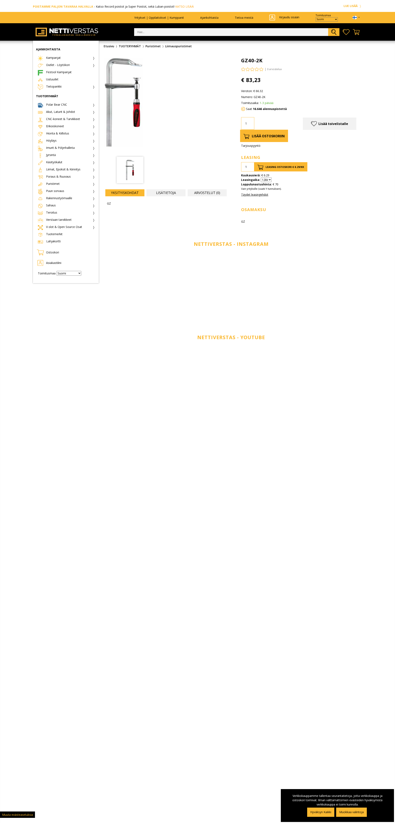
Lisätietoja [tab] (166, 193)
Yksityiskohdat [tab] (125, 193)
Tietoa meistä (244, 18)
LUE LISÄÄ (351, 6)
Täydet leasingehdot (254, 195)
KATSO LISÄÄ (184, 6)
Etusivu (109, 46)
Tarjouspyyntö (250, 146)
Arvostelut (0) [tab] (207, 193)
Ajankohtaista (209, 18)
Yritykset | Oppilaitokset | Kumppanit (159, 18)
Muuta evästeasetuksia (17, 815)
